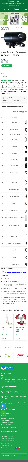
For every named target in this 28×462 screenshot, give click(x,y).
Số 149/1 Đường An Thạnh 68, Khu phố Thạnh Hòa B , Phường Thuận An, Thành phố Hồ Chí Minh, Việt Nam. (15, 379)
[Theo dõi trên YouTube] (19, 448)
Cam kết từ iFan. (7, 102)
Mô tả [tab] (2, 73)
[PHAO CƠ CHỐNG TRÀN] (7, 319)
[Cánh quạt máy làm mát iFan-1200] (21, 319)
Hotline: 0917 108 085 (14, 1)
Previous (0, 356)
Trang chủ (4, 27)
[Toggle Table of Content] (23, 98)
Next (27, 356)
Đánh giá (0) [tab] (4, 76)
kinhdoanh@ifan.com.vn (10, 3)
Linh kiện (10, 27)
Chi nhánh (19, 3)
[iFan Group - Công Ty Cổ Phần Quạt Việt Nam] (16, 9)
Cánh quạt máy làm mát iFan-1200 (20, 329)
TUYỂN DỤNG (12, 5)
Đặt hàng (7, 65)
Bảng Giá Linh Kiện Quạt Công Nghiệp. (13, 100)
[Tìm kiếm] (1, 9)
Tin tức (24, 3)
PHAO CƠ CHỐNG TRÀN (7, 328)
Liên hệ (17, 5)
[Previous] (1, 327)
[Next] (27, 327)
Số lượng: (3, 59)
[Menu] (26, 9)
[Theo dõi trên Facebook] (16, 448)
